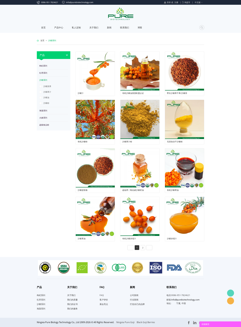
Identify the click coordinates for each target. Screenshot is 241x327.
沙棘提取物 (82, 190)
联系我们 (124, 27)
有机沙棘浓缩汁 (129, 238)
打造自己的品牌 (137, 304)
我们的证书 (72, 304)
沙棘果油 (81, 238)
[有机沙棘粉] (95, 119)
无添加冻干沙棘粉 (175, 141)
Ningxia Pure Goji (125, 322)
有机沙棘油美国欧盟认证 (133, 93)
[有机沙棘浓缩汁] (139, 216)
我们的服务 (72, 308)
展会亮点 (104, 304)
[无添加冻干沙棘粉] (184, 119)
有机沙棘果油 (173, 190)
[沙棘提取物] (95, 167)
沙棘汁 (81, 93)
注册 (176, 2)
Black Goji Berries (146, 322)
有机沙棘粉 (82, 141)
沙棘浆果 (47, 86)
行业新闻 (134, 299)
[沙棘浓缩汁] (184, 216)
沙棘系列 (52, 40)
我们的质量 (72, 299)
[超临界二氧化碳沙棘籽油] (139, 167)
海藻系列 (43, 110)
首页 (43, 27)
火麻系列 (43, 117)
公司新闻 (134, 295)
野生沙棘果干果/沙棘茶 (177, 93)
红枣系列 (43, 73)
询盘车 (187, 2)
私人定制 (76, 27)
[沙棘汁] (95, 70)
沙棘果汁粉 (127, 141)
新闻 (109, 27)
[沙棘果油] (95, 216)
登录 (169, 2)
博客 (140, 27)
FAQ (102, 295)
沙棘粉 (46, 103)
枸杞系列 (43, 65)
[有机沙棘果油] (184, 167)
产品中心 (58, 27)
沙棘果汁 (47, 92)
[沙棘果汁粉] (139, 119)
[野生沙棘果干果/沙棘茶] (184, 70)
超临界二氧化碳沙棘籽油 (133, 190)
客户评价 (104, 299)
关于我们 (93, 27)
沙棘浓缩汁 (172, 238)
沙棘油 (46, 97)
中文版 (198, 2)
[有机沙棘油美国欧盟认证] (139, 70)
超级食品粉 (44, 124)
